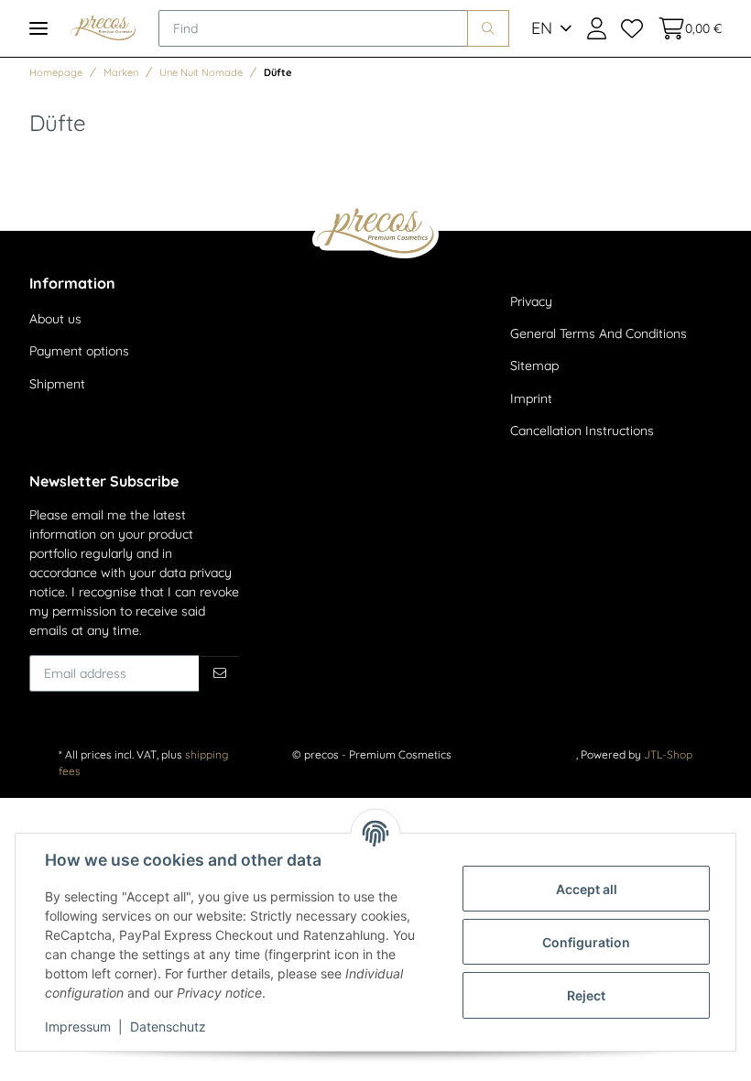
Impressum (78, 1026)
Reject (586, 995)
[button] (597, 28)
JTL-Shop (668, 754)
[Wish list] (632, 28)
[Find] (488, 28)
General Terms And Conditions (598, 333)
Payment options (79, 351)
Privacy (531, 301)
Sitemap (534, 365)
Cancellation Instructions (582, 430)
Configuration (586, 942)
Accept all (586, 889)
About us (55, 319)
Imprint (531, 398)
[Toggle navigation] (38, 27)
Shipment (57, 384)
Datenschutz (168, 1026)
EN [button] (541, 27)
